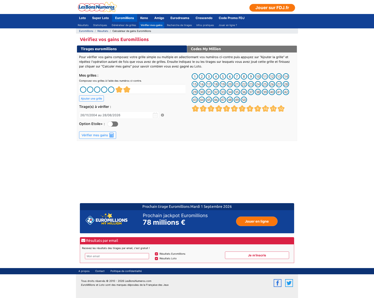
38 (258, 92)
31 (209, 92)
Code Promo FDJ (231, 18)
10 (258, 76)
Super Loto (100, 18)
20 (230, 84)
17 (209, 84)
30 (202, 92)
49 (237, 100)
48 (230, 100)
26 (272, 84)
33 (223, 92)
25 (265, 84)
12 (272, 76)
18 (216, 84)
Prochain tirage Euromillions (166, 206)
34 (230, 92)
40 (272, 92)
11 (265, 76)
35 (237, 92)
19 (223, 84)
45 (209, 100)
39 (265, 92)
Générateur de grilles (124, 25)
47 (223, 100)
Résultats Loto (168, 258)
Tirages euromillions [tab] (99, 49)
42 (286, 92)
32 (216, 92)
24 (258, 84)
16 (202, 84)
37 (251, 92)
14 (286, 76)
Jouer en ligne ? (228, 25)
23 (251, 84)
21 (237, 84)
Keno (144, 18)
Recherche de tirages (179, 25)
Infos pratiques (205, 25)
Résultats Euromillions (172, 253)
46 (216, 100)
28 (286, 84)
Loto (82, 18)
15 (195, 84)
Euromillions (124, 18)
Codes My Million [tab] (206, 49)
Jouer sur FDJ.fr (272, 7)
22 (244, 84)
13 (279, 76)
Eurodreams (179, 18)
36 (244, 92)
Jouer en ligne (257, 221)
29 (195, 92)
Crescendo (204, 18)
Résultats (83, 25)
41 (279, 92)
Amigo (159, 18)
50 (244, 100)
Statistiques (100, 25)
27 (279, 84)
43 (195, 100)
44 (202, 100)
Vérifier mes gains (151, 25)
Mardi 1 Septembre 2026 (211, 206)
